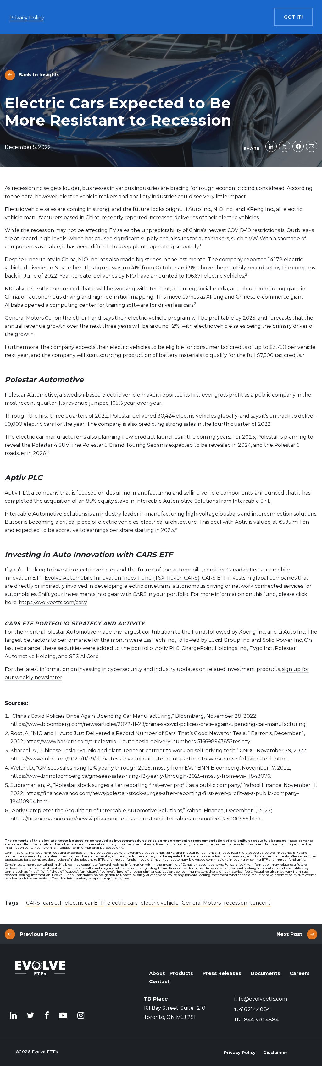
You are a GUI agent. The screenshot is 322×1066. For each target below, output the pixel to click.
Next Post (289, 934)
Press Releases (222, 973)
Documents (265, 973)
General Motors (201, 903)
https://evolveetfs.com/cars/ (53, 602)
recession (235, 903)
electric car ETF (84, 903)
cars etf (52, 903)
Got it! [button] (293, 17)
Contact (159, 981)
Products (181, 973)
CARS (33, 903)
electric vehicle (160, 903)
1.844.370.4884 (256, 1020)
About (157, 973)
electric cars (122, 903)
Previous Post (38, 934)
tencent (260, 903)
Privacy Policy (240, 1052)
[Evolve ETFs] (40, 979)
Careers (300, 973)
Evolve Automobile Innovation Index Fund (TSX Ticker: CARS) (122, 578)
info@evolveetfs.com (260, 999)
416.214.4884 (252, 1009)
